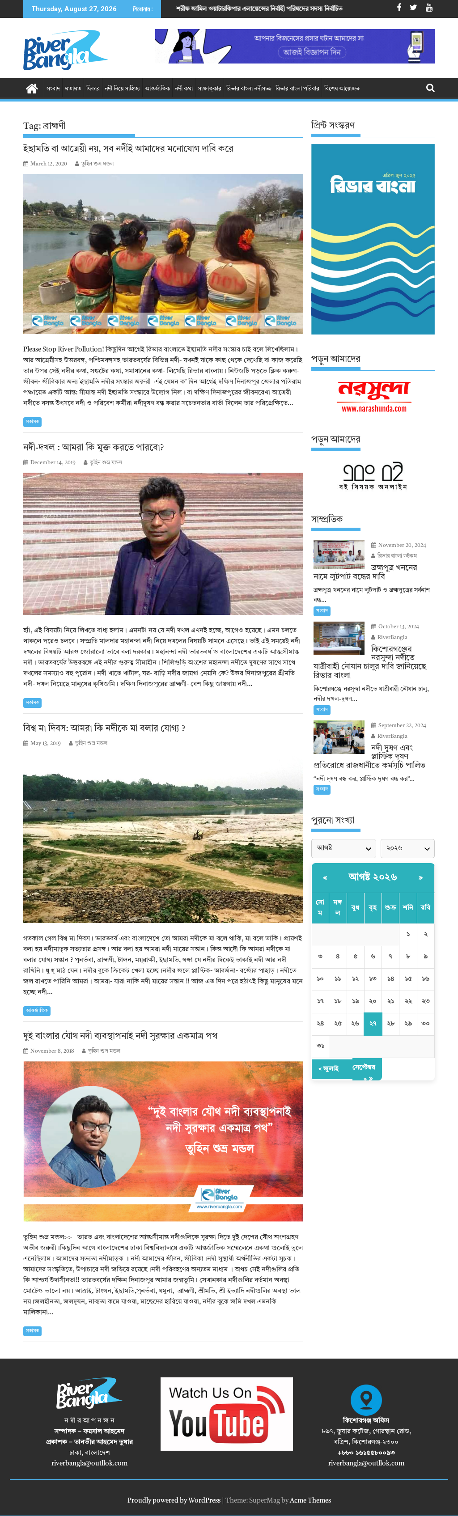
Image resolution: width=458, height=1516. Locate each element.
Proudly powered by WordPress (174, 1501)
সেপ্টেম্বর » (363, 1073)
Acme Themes (310, 1501)
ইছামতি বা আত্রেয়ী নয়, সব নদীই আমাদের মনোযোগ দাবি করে (128, 149)
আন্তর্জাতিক (157, 89)
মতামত (73, 89)
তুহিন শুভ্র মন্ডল (97, 164)
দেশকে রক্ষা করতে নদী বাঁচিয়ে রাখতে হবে (336, 9)
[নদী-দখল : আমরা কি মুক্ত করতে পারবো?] (163, 544)
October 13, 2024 (398, 627)
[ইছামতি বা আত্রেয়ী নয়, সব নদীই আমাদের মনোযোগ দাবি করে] (163, 254)
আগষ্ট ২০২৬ (373, 877)
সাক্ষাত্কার (209, 89)
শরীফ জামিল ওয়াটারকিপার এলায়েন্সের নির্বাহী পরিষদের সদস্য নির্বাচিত (177, 9)
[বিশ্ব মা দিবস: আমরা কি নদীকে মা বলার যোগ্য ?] (163, 838)
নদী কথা (184, 89)
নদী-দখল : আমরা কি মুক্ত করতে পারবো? (94, 448)
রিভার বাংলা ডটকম (396, 556)
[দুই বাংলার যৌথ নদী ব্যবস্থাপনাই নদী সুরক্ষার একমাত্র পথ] (163, 1141)
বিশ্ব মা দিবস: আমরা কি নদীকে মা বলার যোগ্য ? (104, 728)
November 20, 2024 (401, 545)
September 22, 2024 (401, 725)
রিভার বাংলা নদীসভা (248, 89)
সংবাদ (53, 89)
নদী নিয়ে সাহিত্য (122, 89)
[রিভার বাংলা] (32, 88)
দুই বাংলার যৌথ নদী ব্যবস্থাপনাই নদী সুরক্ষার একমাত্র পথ (120, 1036)
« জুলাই (328, 1069)
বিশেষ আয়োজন (341, 89)
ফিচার (93, 89)
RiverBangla (391, 637)
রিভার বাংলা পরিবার (297, 89)
